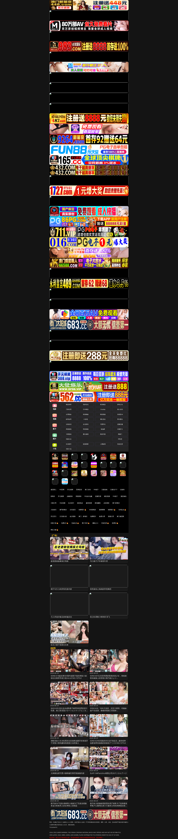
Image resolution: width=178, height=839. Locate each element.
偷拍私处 (80, 503)
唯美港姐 (103, 414)
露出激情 (85, 434)
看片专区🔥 (86, 523)
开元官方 (54, 516)
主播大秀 (54, 503)
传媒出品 (68, 439)
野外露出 (120, 419)
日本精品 (85, 409)
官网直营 (79, 490)
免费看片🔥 (82, 510)
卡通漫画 (68, 434)
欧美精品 (103, 404)
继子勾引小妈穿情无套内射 (61, 589)
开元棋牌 (70, 490)
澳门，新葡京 (83, 516)
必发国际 (106, 503)
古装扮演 (68, 424)
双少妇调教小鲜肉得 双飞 (100, 617)
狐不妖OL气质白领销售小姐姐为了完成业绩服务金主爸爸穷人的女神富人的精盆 (69, 804)
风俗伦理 (120, 444)
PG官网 (62, 490)
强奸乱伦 (85, 404)
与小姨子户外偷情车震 (99, 561)
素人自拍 (120, 409)
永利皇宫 (73, 510)
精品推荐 (68, 404)
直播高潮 (98, 496)
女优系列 (85, 424)
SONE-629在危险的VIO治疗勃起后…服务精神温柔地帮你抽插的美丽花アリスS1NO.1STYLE (108, 742)
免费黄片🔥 (111, 510)
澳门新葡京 (116, 503)
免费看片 (93, 516)
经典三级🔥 (54, 523)
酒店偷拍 (123, 496)
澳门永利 (88, 490)
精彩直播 (107, 496)
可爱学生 (103, 424)
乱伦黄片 (71, 503)
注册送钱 (104, 490)
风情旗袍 (68, 429)
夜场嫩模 (98, 503)
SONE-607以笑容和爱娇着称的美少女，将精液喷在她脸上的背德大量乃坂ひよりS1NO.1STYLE (108, 678)
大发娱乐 (54, 510)
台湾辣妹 (68, 414)
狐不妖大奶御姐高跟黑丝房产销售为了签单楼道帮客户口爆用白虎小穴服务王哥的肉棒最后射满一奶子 (108, 805)
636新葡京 (92, 510)
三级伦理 (68, 409)
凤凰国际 (79, 496)
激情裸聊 (102, 510)
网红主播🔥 (54, 530)
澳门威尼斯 (120, 516)
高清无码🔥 (105, 523)
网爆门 (120, 434)
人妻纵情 (103, 444)
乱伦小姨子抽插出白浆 (60, 645)
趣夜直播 (89, 503)
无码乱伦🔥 (122, 510)
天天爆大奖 (63, 516)
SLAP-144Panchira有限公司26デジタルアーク (108, 773)
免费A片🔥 (64, 523)
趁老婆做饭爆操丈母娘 (60, 561)
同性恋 (120, 439)
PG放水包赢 (88, 496)
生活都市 (68, 444)
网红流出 (103, 419)
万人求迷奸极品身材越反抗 (61, 617)
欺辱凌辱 (68, 419)
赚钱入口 (95, 523)
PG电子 (96, 490)
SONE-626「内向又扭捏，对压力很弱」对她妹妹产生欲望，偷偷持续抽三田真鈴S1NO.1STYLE (108, 710)
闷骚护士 (120, 429)
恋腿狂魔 (120, 424)
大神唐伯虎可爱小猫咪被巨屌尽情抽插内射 (67, 773)
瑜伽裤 (103, 429)
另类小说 (68, 449)
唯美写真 (103, 434)
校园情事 (85, 444)
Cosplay (102, 409)
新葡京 (53, 496)
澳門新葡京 (63, 510)
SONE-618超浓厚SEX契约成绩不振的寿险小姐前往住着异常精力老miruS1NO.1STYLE (69, 677)
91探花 (86, 419)
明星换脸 (85, 429)
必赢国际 (70, 496)
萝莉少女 (120, 404)
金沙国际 (73, 516)
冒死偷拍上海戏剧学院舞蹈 (100, 589)
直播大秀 (111, 516)
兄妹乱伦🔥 (75, 523)
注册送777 (113, 490)
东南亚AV (120, 414)
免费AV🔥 (115, 523)
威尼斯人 (54, 490)
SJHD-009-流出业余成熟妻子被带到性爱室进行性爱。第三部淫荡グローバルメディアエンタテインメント (69, 710)
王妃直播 (62, 503)
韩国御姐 (85, 414)
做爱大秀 (102, 516)
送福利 (122, 490)
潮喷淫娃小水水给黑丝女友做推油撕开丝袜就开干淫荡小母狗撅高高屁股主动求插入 (69, 742)
